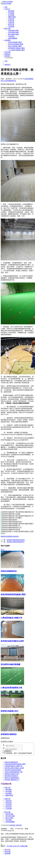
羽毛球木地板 (9, 816)
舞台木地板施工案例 (15, 46)
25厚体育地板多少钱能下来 (13, 766)
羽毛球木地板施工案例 (15, 44)
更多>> (3, 549)
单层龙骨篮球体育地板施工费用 (14, 764)
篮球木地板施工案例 (15, 42)
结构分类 (7, 799)
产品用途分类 (6, 784)
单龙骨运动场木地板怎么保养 (14, 768)
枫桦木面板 (12, 17)
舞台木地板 (8, 818)
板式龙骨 (11, 24)
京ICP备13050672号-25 (14, 846)
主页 (5, 61)
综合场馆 (11, 36)
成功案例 (7, 40)
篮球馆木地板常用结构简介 (16, 542)
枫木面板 (11, 11)
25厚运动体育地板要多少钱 (13, 772)
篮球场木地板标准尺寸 (11, 780)
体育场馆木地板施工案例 (16, 48)
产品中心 (7, 9)
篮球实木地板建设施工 (11, 778)
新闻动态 (7, 54)
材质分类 (7, 787)
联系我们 (7, 56)
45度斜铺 (11, 26)
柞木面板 (11, 13)
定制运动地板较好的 (11, 762)
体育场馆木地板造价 (11, 776)
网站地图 (24, 846)
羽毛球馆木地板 (13, 32)
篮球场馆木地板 (13, 30)
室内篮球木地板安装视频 (12, 770)
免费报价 (10, 536)
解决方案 (7, 28)
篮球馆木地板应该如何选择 (16, 540)
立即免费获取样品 (10, 81)
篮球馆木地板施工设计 (11, 774)
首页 (5, 7)
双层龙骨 (11, 21)
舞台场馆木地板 (13, 34)
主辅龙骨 (11, 22)
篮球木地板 (8, 814)
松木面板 (11, 15)
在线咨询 (16, 536)
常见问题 (7, 52)
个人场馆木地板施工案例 (16, 50)
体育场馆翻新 (12, 38)
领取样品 (4, 536)
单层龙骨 (11, 19)
